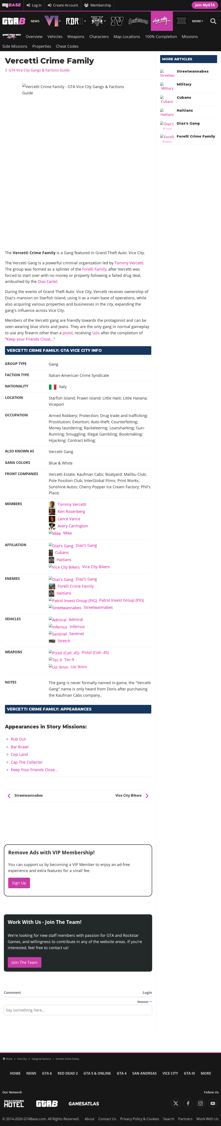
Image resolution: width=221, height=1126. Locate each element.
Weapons (75, 36)
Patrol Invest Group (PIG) (121, 600)
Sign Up (19, 882)
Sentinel (76, 633)
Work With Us (207, 1118)
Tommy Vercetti (129, 262)
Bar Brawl (19, 746)
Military (184, 84)
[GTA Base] (14, 21)
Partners (185, 1118)
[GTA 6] (52, 21)
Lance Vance (69, 518)
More (196, 21)
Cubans (62, 552)
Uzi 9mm (79, 666)
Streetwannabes (98, 607)
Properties (41, 46)
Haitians (64, 559)
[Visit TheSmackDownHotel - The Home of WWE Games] (14, 1104)
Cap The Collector (27, 762)
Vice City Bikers (96, 566)
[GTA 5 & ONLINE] (98, 21)
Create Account (65, 5)
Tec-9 (69, 659)
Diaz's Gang (86, 545)
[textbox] (78, 1011)
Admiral (76, 619)
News (35, 21)
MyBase (8, 5)
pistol (68, 332)
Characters (99, 36)
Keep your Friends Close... (30, 339)
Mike (67, 533)
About (90, 1118)
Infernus (77, 626)
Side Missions (14, 46)
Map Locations (127, 36)
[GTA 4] (117, 21)
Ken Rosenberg (71, 511)
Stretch (64, 640)
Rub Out (18, 739)
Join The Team (25, 962)
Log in (37, 5)
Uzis (96, 332)
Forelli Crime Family (76, 586)
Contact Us (107, 1118)
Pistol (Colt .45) (95, 652)
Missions (190, 36)
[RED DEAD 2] (75, 21)
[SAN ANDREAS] (138, 21)
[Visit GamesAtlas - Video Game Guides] (83, 1104)
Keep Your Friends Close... (34, 769)
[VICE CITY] (162, 21)
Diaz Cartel (47, 281)
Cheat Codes (67, 46)
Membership (100, 5)
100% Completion (161, 36)
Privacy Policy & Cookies (139, 1118)
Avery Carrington (73, 525)
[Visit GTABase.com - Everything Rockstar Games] (47, 1104)
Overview (34, 36)
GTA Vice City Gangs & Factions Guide (39, 70)
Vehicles (55, 36)
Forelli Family (94, 269)
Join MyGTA (205, 5)
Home (15, 1073)
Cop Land (19, 754)
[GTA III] (182, 21)
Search (168, 1118)
